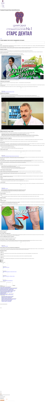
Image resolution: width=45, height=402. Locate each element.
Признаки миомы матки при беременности (8, 280)
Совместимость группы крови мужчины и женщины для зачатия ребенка (8, 288)
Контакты (17, 10)
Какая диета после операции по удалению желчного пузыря (9, 271)
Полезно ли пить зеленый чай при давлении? (7, 300)
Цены (9, 10)
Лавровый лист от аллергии (5, 188)
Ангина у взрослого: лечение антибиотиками (5, 287)
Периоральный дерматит (3, 293)
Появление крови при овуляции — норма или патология (6, 294)
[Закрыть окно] (1, 307)
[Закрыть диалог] (1, 394)
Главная (2, 4)
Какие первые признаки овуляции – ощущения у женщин (6, 289)
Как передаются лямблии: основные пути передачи (7, 296)
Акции (3, 6)
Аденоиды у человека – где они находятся (6, 301)
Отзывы (3, 5)
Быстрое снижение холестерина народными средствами (8, 91)
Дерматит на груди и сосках (6, 267)
